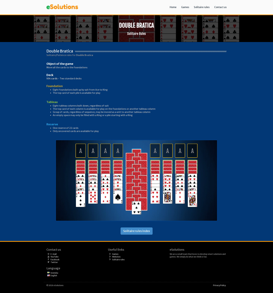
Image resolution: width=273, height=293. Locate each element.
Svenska (54, 273)
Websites (116, 257)
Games (185, 7)
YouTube (54, 257)
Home (173, 7)
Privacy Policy (219, 285)
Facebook (55, 259)
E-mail (54, 254)
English (54, 275)
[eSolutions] (62, 4)
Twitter (54, 262)
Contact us (220, 7)
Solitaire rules (201, 7)
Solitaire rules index (136, 231)
